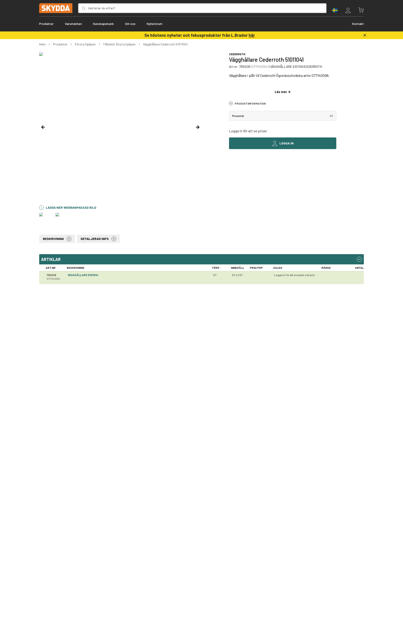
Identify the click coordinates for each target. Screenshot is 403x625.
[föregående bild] (43, 127)
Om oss (130, 24)
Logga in (286, 143)
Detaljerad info (95, 239)
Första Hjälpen (85, 44)
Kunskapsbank (103, 24)
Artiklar (51, 259)
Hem (42, 44)
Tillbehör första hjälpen (119, 44)
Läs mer (281, 92)
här (252, 35)
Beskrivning (53, 239)
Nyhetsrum (154, 24)
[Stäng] (365, 35)
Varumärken (73, 24)
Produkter (46, 24)
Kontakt (358, 24)
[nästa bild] (198, 127)
